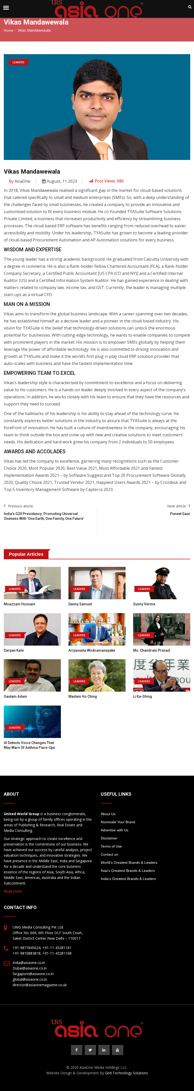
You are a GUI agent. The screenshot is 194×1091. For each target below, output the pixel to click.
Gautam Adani (15, 696)
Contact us (109, 854)
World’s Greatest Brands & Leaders (129, 862)
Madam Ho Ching (82, 696)
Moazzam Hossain (19, 604)
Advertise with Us (114, 830)
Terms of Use (111, 846)
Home (8, 30)
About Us (108, 814)
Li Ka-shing (142, 696)
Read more (13, 891)
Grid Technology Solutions (126, 1073)
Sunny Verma (144, 604)
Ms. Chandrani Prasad (151, 650)
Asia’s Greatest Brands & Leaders (128, 871)
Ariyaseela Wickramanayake (91, 650)
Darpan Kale (14, 650)
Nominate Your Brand (118, 822)
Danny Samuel (80, 604)
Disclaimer (109, 838)
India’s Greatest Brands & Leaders (128, 879)
